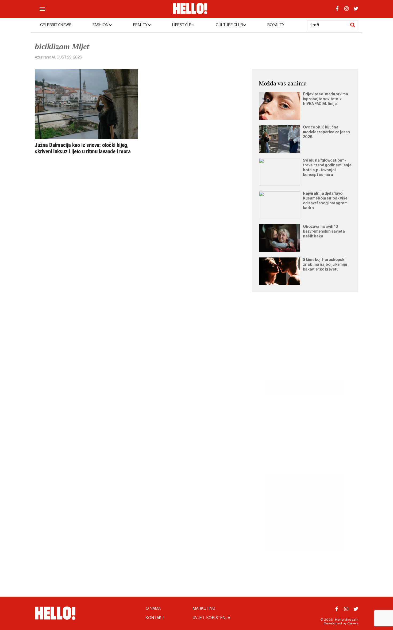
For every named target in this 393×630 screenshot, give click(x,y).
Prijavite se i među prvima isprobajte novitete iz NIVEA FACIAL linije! (325, 99)
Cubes (352, 623)
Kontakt (155, 618)
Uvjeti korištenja (211, 618)
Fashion (101, 25)
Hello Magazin (346, 619)
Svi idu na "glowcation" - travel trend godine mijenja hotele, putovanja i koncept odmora (327, 168)
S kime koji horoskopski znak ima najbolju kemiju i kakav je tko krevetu (326, 264)
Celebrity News (55, 25)
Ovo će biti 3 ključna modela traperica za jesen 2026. (326, 132)
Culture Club (229, 25)
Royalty (275, 25)
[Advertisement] (305, 341)
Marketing (204, 609)
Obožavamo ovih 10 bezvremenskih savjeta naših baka (324, 231)
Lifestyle (182, 25)
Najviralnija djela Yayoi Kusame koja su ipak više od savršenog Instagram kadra (325, 201)
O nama (153, 609)
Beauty (140, 25)
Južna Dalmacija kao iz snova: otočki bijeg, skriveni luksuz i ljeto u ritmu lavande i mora (82, 148)
